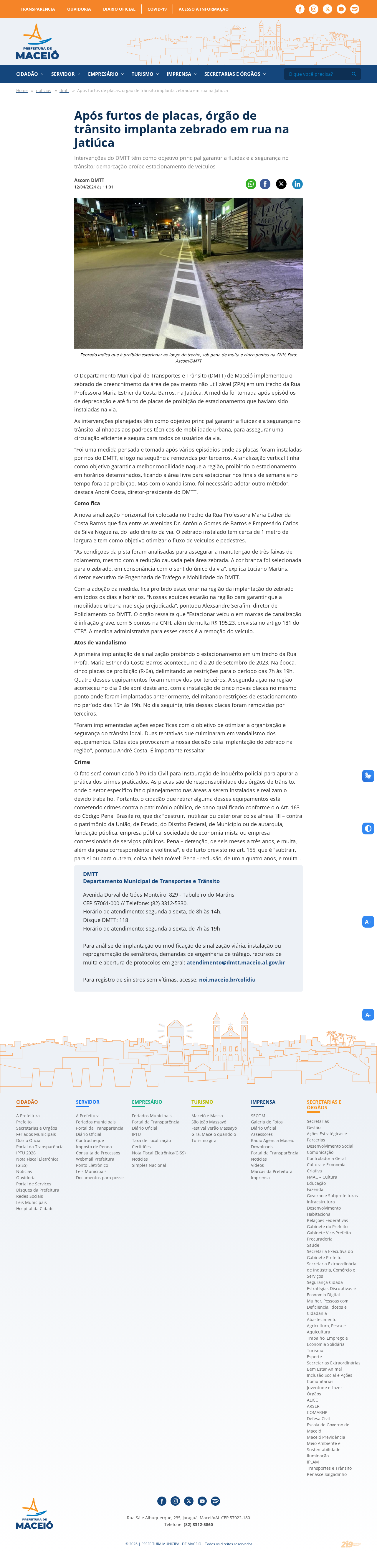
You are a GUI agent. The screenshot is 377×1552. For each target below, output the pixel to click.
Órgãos (314, 1394)
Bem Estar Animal (324, 1369)
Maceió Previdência (326, 1437)
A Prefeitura (28, 1115)
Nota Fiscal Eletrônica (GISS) (37, 1162)
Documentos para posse (100, 1177)
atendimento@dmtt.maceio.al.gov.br (236, 962)
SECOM (258, 1115)
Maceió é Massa (207, 1115)
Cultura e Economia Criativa (326, 1168)
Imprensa (260, 1177)
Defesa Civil (318, 1418)
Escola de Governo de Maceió (328, 1428)
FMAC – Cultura (322, 1177)
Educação (316, 1183)
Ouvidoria (79, 9)
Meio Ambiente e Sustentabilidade (323, 1446)
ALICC (312, 1400)
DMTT (90, 873)
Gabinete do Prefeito (327, 1226)
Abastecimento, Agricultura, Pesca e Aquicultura (326, 1326)
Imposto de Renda (94, 1146)
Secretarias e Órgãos (232, 74)
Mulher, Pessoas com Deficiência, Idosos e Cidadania (327, 1307)
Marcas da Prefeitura (271, 1171)
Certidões (141, 1146)
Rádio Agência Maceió (272, 1140)
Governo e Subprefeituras (332, 1195)
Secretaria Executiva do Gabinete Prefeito (330, 1254)
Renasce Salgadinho (327, 1474)
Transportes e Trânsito (329, 1468)
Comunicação (320, 1152)
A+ (368, 921)
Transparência (38, 9)
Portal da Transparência (40, 1146)
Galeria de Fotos (267, 1122)
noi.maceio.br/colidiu (227, 979)
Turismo (315, 1350)
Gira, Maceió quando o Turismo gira (213, 1137)
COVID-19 (157, 9)
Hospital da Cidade (35, 1208)
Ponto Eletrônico (92, 1165)
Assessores (262, 1134)
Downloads (262, 1146)
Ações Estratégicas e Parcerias (327, 1137)
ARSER (313, 1406)
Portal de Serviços (33, 1184)
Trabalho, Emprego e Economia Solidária (327, 1341)
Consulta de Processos (98, 1153)
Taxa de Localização (151, 1140)
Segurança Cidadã (325, 1282)
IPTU (136, 1134)
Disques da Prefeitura (37, 1190)
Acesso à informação (204, 9)
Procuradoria (320, 1239)
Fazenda (315, 1189)
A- (368, 1014)
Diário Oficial (119, 9)
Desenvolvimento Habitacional (324, 1211)
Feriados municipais (96, 1122)
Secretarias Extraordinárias (334, 1363)
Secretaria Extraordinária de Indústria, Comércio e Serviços (331, 1270)
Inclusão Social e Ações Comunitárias (329, 1378)
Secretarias (318, 1121)
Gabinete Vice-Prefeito (329, 1233)
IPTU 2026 (26, 1153)
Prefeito (24, 1122)
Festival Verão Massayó (214, 1128)
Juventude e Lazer (324, 1387)
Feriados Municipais (36, 1134)
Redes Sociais (29, 1196)
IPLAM (313, 1462)
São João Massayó (208, 1122)
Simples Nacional (149, 1165)
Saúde (313, 1245)
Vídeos (257, 1165)
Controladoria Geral (326, 1158)
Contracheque (90, 1140)
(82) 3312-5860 (198, 1524)
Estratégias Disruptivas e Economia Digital (331, 1291)
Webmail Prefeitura (95, 1159)
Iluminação (318, 1456)
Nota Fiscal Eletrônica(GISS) (159, 1153)
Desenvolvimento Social (330, 1146)
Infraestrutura (321, 1202)
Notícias (24, 1171)
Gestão (313, 1127)
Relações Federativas (327, 1220)
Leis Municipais (31, 1202)
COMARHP (317, 1412)
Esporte (314, 1356)
